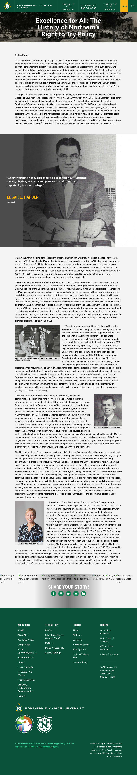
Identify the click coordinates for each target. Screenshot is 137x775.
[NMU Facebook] (53, 593)
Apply (125, 6)
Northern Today (80, 662)
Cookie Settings (53, 652)
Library (21, 662)
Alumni (76, 630)
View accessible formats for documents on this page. (37, 747)
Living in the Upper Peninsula (110, 6)
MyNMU (49, 643)
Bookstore (77, 640)
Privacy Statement (109, 654)
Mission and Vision (26, 680)
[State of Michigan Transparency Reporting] (24, 724)
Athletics (77, 635)
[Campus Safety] (45, 724)
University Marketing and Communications (26, 687)
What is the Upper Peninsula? (68, 6)
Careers (21, 696)
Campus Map (24, 644)
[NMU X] (68, 593)
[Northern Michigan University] (7, 6)
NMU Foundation (81, 644)
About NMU (23, 635)
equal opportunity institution (62, 743)
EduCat (48, 630)
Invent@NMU (79, 649)
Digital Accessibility (54, 648)
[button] (132, 5)
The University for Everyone (89, 6)
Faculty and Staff (26, 657)
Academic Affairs (26, 640)
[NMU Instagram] (61, 593)
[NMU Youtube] (76, 593)
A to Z (21, 630)
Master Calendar (25, 667)
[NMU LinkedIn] (83, 593)
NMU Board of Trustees (31, 743)
